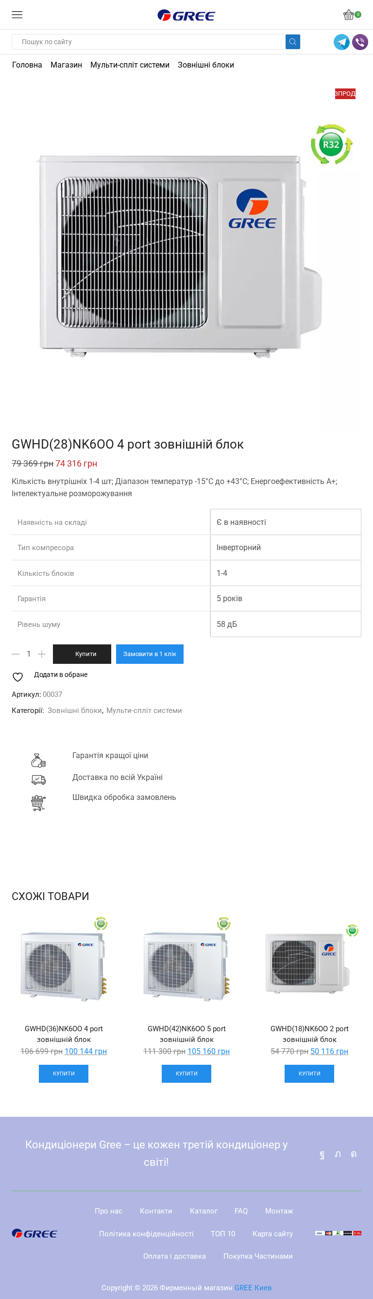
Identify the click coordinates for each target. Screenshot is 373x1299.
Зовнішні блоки (206, 64)
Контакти (156, 1211)
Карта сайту (273, 1234)
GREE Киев (253, 1287)
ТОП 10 (223, 1234)
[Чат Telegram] (342, 42)
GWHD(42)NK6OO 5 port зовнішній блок (187, 1034)
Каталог (204, 1211)
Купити (86, 654)
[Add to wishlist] (99, 932)
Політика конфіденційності (146, 1234)
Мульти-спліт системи (130, 64)
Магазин (66, 64)
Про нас (108, 1211)
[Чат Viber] (360, 42)
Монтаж (279, 1211)
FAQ (241, 1211)
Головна (27, 64)
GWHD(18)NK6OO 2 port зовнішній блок (310, 1034)
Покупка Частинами (258, 1256)
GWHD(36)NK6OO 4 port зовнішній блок (64, 1034)
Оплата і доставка (174, 1256)
